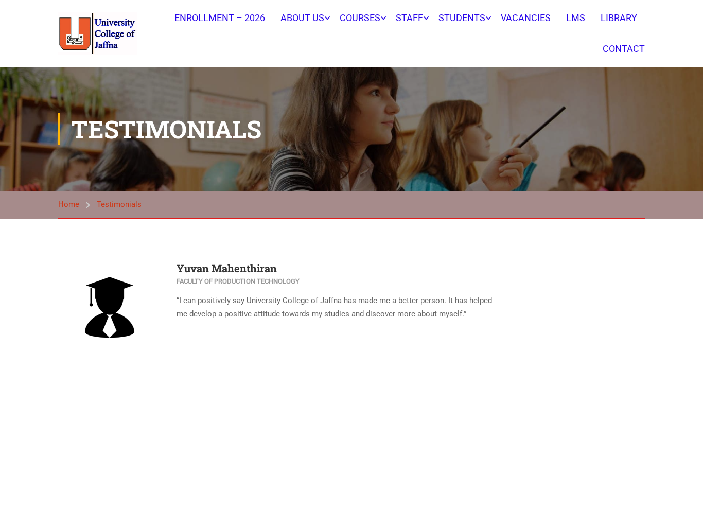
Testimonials (119, 204)
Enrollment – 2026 (219, 17)
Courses (360, 17)
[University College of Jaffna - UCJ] (97, 33)
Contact (624, 48)
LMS (575, 17)
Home (68, 204)
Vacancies (526, 17)
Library (619, 17)
